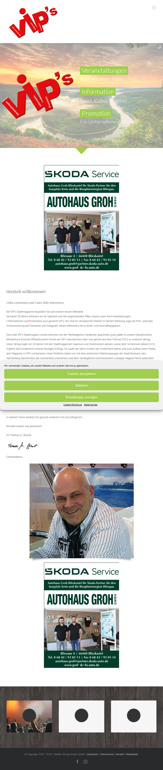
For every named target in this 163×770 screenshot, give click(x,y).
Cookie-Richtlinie (72, 404)
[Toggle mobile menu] (154, 7)
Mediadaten (132, 754)
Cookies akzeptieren (81, 374)
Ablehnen (81, 385)
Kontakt (120, 754)
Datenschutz (90, 404)
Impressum (92, 754)
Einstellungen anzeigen (81, 397)
